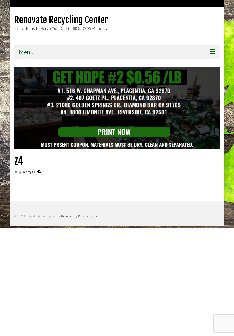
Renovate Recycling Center (61, 20)
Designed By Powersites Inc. (80, 216)
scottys (27, 172)
